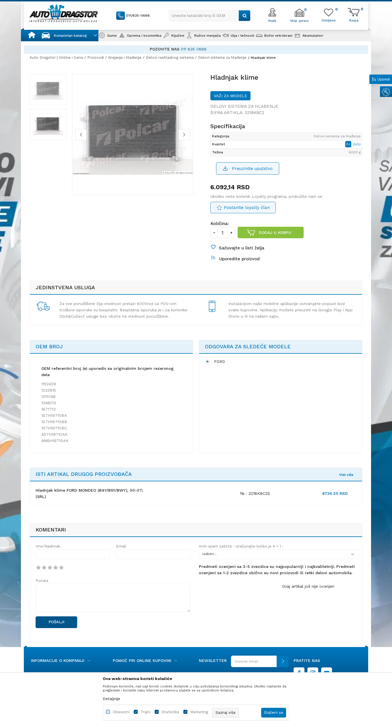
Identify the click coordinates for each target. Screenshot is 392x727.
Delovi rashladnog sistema (170, 57)
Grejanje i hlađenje (124, 57)
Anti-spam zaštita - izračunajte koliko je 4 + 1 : (241, 546)
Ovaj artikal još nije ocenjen (308, 586)
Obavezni (121, 712)
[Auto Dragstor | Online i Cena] (63, 13)
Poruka (42, 581)
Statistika (170, 712)
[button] (210, 15)
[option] (212, 49)
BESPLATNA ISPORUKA (181, 49)
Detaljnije (111, 698)
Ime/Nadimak (48, 546)
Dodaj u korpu (275, 232)
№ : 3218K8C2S (255, 493)
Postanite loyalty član (247, 207)
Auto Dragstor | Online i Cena (56, 57)
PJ (348, 144)
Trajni (145, 712)
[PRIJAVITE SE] (259, 663)
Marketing (199, 712)
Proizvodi (95, 57)
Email (121, 546)
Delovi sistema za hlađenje (222, 57)
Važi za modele (230, 95)
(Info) (357, 144)
